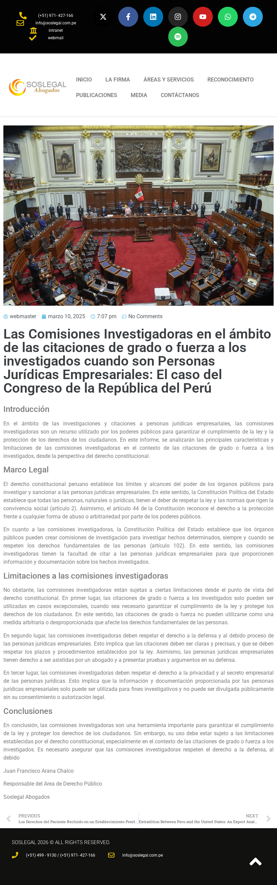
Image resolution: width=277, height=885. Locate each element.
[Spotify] (178, 37)
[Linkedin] (153, 17)
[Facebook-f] (128, 17)
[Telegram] (253, 17)
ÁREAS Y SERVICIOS (169, 79)
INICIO (84, 79)
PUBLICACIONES (96, 95)
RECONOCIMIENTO (230, 79)
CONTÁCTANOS (180, 95)
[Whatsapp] (228, 17)
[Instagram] (178, 17)
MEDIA (139, 95)
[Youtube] (203, 17)
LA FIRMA (117, 79)
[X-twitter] (103, 17)
